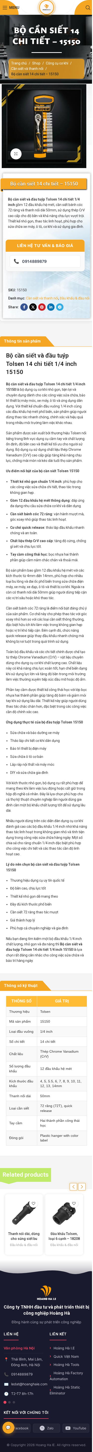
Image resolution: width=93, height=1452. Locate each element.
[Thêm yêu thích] (33, 1203)
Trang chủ (19, 63)
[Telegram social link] (59, 307)
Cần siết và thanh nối (27, 69)
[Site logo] (46, 7)
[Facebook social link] (24, 307)
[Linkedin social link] (51, 307)
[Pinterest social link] (42, 307)
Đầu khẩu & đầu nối (75, 298)
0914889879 (22, 1374)
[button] (73, 1186)
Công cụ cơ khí (57, 63)
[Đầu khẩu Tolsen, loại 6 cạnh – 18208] (23, 1213)
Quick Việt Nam (66, 1356)
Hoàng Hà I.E (64, 1348)
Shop (36, 63)
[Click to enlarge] (16, 153)
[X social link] (33, 307)
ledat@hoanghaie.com (29, 1384)
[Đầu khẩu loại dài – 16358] (64, 1213)
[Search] (88, 8)
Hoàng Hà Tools (66, 1364)
